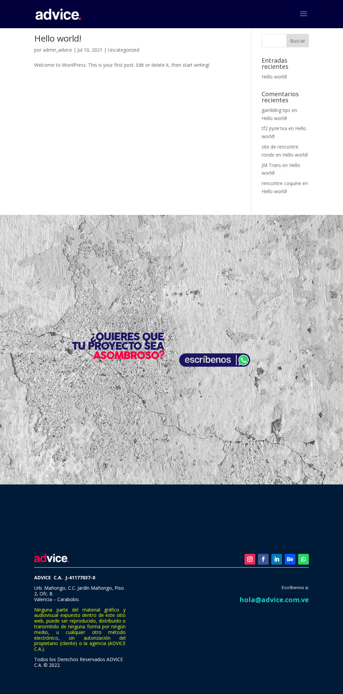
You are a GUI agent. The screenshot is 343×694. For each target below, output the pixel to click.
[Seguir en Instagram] (250, 559)
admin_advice (57, 50)
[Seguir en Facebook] (263, 559)
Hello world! (57, 38)
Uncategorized (123, 50)
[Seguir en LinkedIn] (276, 559)
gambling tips (276, 110)
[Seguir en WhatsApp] (303, 559)
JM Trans (271, 165)
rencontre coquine (281, 183)
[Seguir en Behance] (290, 559)
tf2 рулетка (274, 128)
